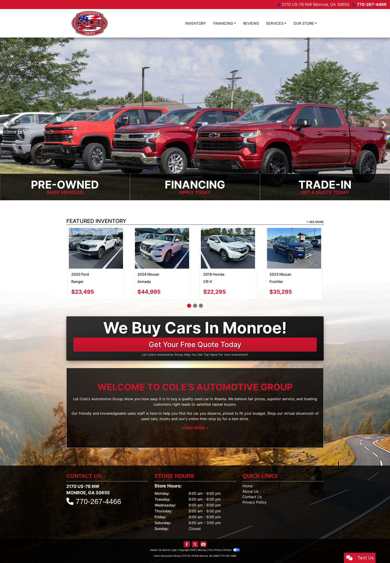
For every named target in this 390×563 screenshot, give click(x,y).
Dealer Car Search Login (163, 533)
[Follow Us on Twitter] (195, 527)
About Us (250, 474)
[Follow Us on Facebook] (186, 527)
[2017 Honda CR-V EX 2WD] (162, 238)
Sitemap (201, 533)
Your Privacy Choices (220, 533)
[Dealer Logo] (90, 23)
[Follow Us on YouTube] (203, 527)
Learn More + (195, 411)
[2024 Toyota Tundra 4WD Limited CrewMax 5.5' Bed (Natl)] (228, 238)
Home (247, 469)
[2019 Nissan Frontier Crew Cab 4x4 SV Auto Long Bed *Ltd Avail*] (294, 238)
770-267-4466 (372, 4)
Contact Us (252, 480)
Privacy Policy (254, 485)
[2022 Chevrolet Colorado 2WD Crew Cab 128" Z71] (96, 240)
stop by (214, 402)
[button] (6, 124)
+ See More (315, 222)
